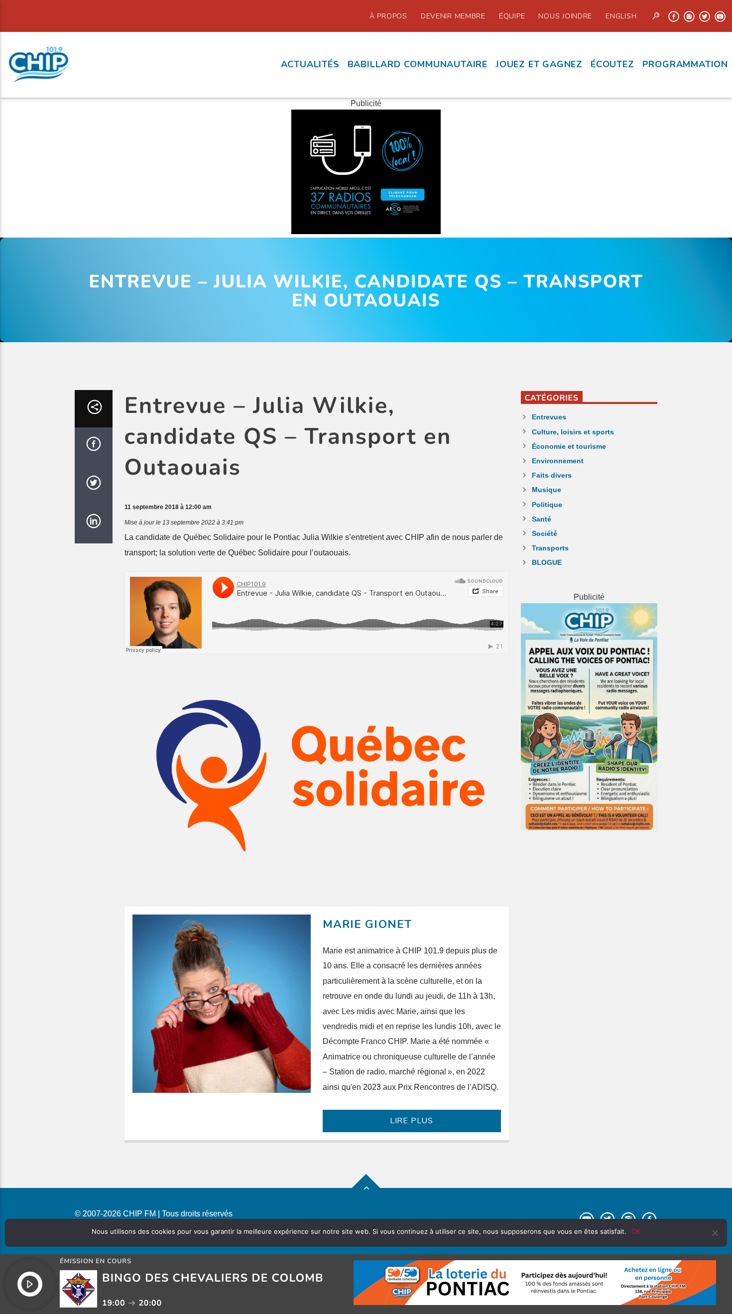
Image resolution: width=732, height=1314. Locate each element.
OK (635, 1231)
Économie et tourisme (569, 446)
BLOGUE (547, 562)
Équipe (512, 16)
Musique (546, 490)
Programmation (685, 64)
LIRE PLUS (411, 1120)
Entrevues (549, 417)
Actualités (310, 64)
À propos (388, 16)
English (621, 16)
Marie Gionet (367, 924)
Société (544, 533)
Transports (550, 548)
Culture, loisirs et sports (573, 432)
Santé (541, 519)
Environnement (558, 461)
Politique (547, 505)
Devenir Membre (453, 16)
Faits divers (552, 475)
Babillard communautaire (418, 64)
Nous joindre (565, 16)
